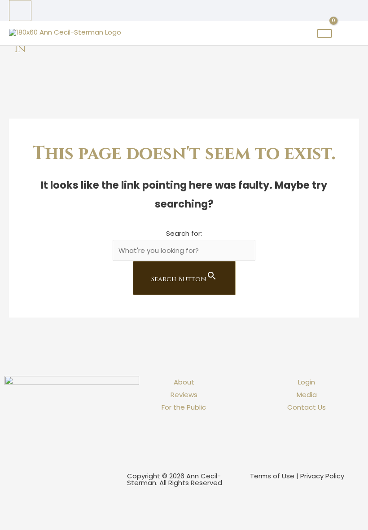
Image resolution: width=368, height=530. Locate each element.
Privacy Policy (322, 476)
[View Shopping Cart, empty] (324, 33)
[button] (2, 496)
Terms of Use (272, 476)
